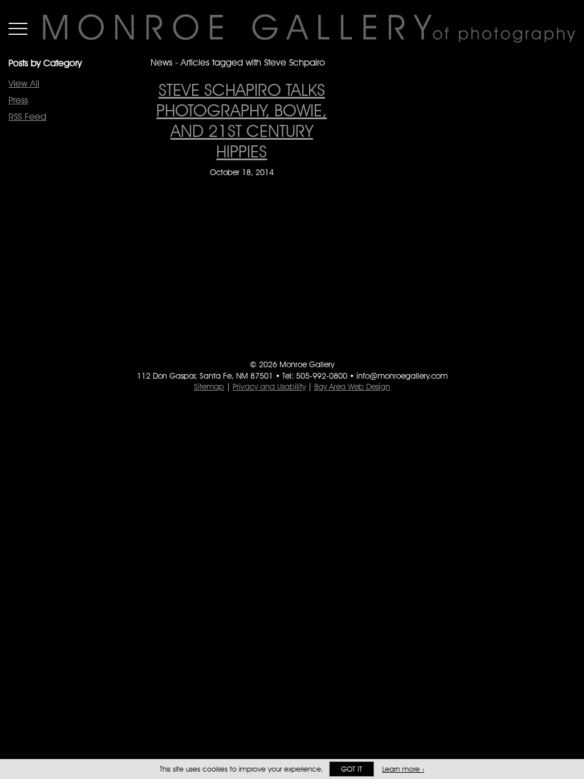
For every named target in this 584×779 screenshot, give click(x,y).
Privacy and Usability (269, 386)
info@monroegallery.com (402, 375)
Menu (18, 28)
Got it (351, 769)
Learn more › (403, 769)
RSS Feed (27, 116)
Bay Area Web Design (352, 386)
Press (18, 100)
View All (24, 83)
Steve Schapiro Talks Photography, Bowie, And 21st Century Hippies (241, 120)
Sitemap (209, 386)
